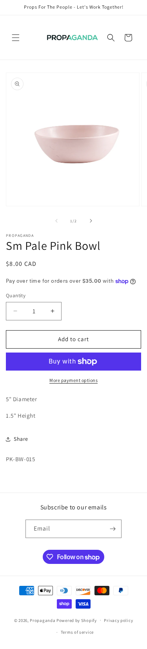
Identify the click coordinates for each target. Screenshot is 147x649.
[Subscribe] (112, 529)
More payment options (73, 380)
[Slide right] (91, 220)
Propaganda (42, 620)
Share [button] (21, 438)
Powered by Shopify (76, 620)
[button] (15, 37)
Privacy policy (118, 620)
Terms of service (77, 632)
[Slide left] (56, 220)
